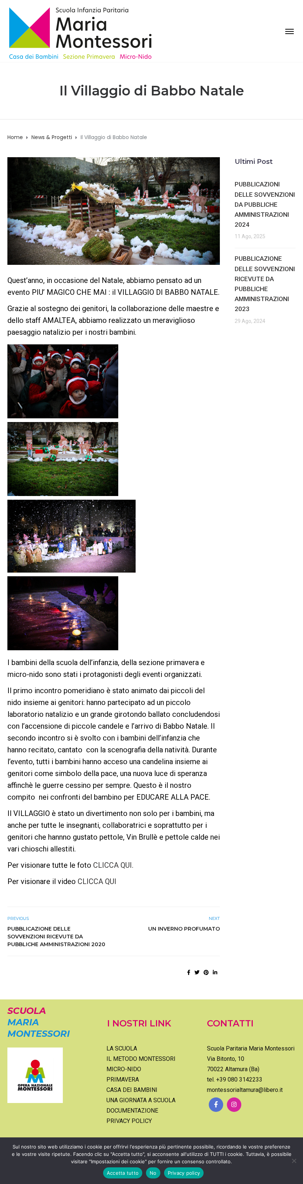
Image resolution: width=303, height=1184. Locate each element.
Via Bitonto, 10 (225, 1058)
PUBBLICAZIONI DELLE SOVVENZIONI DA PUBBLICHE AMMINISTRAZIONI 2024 (265, 204)
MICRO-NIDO (123, 1069)
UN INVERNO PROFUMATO (184, 928)
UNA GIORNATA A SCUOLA (141, 1100)
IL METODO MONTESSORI (141, 1058)
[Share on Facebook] (188, 972)
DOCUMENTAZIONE (132, 1110)
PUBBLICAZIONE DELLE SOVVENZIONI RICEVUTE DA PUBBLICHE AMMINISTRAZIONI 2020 (56, 936)
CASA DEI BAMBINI (131, 1089)
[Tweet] (197, 972)
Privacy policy (184, 1173)
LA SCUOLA (121, 1048)
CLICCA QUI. (113, 865)
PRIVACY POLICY (129, 1120)
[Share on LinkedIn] (215, 972)
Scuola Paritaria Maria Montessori (251, 1048)
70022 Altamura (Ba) (233, 1069)
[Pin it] (206, 972)
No (153, 1173)
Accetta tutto (123, 1173)
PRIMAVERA (122, 1079)
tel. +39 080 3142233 (234, 1079)
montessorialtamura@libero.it (245, 1089)
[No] (293, 1160)
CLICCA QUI (97, 881)
